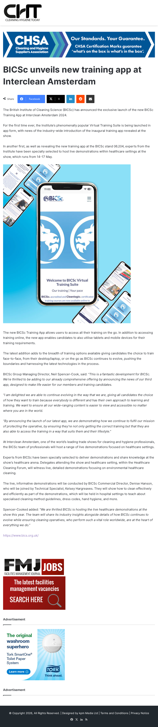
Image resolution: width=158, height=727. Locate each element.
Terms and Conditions (114, 713)
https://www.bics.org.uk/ (20, 535)
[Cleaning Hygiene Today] (22, 13)
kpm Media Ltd (88, 713)
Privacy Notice (140, 713)
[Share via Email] (90, 99)
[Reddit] (80, 99)
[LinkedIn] (70, 99)
